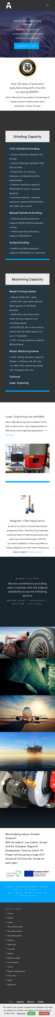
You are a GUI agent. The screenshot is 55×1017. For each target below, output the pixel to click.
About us (10, 913)
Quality (9, 980)
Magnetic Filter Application (16, 971)
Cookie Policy (11, 944)
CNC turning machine (14, 936)
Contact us (10, 940)
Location (10, 967)
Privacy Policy (12, 975)
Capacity (10, 918)
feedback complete (13, 958)
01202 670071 (29, 896)
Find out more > (36, 551)
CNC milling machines (14, 931)
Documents (11, 949)
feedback (10, 953)
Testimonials (11, 984)
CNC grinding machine (15, 927)
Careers (10, 922)
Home (11, 1001)
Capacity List (26, 46)
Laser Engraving (13, 962)
